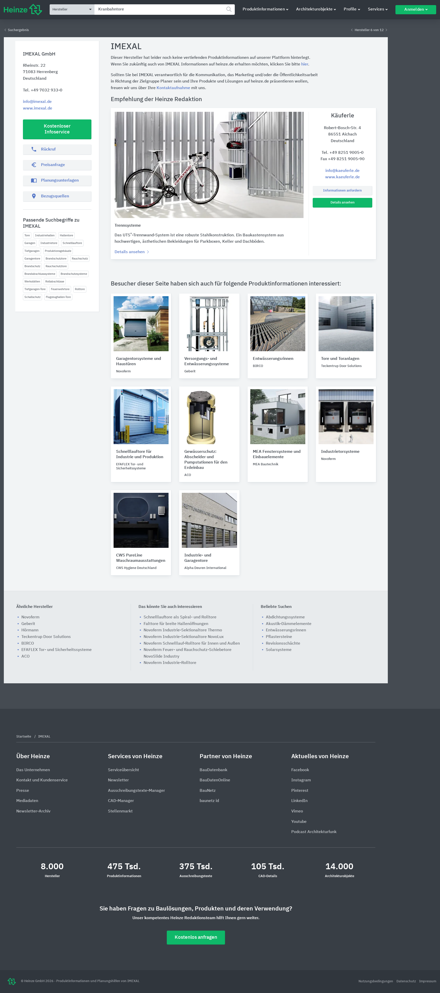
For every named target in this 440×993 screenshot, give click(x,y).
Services (376, 9)
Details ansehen (343, 202)
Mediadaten (27, 801)
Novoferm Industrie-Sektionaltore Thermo (183, 630)
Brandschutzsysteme (74, 274)
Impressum (427, 981)
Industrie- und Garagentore (197, 558)
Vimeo (297, 811)
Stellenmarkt (120, 811)
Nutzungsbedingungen (376, 981)
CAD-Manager (121, 801)
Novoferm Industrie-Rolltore (170, 663)
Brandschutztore (56, 258)
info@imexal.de (37, 102)
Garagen (29, 243)
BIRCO (27, 644)
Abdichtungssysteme (285, 617)
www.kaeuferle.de (342, 177)
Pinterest (299, 791)
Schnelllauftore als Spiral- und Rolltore (180, 617)
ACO (25, 657)
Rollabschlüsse (54, 281)
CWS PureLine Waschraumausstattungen (140, 558)
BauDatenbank (213, 770)
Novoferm (30, 617)
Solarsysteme (279, 650)
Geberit (28, 624)
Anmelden (414, 10)
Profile (350, 9)
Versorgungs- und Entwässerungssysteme (206, 361)
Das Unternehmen (33, 770)
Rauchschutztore (56, 266)
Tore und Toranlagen (340, 359)
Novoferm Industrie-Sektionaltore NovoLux (184, 637)
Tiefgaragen (31, 251)
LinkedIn (299, 801)
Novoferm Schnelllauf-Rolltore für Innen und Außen (192, 644)
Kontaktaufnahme (173, 88)
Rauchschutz (80, 258)
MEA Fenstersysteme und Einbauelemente (277, 454)
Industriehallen (44, 235)
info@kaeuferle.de (342, 171)
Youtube (299, 822)
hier (304, 64)
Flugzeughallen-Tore (58, 297)
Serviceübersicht (123, 770)
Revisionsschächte (283, 644)
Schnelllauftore (72, 243)
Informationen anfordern (342, 190)
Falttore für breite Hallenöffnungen (176, 624)
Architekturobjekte (314, 9)
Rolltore (80, 289)
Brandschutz (32, 266)
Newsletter (118, 780)
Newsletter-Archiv (33, 811)
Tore (27, 235)
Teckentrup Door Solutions (46, 637)
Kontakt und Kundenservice (42, 780)
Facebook (300, 770)
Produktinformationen (264, 9)
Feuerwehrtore (60, 289)
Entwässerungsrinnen (273, 359)
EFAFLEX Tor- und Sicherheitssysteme (56, 650)
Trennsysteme (128, 226)
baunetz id (209, 801)
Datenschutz (406, 981)
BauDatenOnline (215, 780)
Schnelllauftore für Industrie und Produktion (139, 454)
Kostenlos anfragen (196, 937)
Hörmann (29, 630)
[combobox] (164, 9)
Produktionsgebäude (58, 251)
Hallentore (66, 235)
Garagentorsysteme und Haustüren (138, 361)
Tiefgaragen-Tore (35, 289)
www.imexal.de (37, 108)
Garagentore (32, 258)
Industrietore (48, 243)
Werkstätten (32, 281)
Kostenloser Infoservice (57, 129)
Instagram (301, 780)
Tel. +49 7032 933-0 (42, 90)
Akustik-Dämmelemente (288, 624)
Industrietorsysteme (340, 452)
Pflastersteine (279, 637)
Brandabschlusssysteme (39, 274)
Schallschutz (32, 297)
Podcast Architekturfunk (314, 832)
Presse (22, 791)
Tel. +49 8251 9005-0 (343, 153)
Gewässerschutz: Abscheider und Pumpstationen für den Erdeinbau (205, 460)
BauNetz (208, 791)
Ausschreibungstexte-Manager (136, 791)
